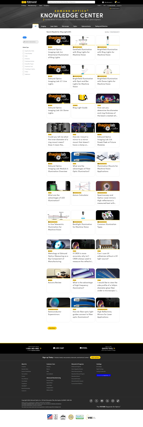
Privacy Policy (25, 402)
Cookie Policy (32, 402)
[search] (71, 2)
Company (46, 5)
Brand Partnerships (26, 388)
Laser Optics (53, 26)
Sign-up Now (95, 357)
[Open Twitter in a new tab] (96, 401)
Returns (48, 369)
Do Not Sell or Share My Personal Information (50, 403)
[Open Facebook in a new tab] (91, 401)
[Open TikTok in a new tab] (118, 401)
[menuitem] (25, 5)
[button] (112, 5)
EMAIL (84, 348)
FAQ (26, 56)
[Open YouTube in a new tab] (101, 401)
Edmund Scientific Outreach (77, 381)
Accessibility (47, 402)
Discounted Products (76, 378)
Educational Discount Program (78, 373)
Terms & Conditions (40, 402)
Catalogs (99, 366)
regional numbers (35, 350)
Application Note (29, 51)
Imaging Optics (50, 387)
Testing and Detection (101, 26)
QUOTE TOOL (107, 348)
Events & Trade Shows (26, 371)
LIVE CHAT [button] (59, 348)
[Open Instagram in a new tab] (112, 401)
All (35, 26)
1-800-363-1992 (112, 5)
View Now (58, 48)
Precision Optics (50, 380)
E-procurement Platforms (77, 383)
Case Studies (28, 53)
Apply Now (102, 375)
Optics (75, 26)
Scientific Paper (29, 64)
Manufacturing (32, 5)
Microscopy (65, 26)
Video (26, 71)
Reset (24, 37)
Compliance (24, 383)
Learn (40, 5)
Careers (23, 376)
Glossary (27, 58)
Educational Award (76, 376)
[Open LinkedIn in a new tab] (107, 401)
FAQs (48, 371)
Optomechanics (86, 26)
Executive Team (25, 369)
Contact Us (119, 5)
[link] (118, 1)
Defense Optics (50, 390)
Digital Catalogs (99, 369)
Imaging (43, 26)
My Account (108, 2)
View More (52, 328)
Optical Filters (50, 382)
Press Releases (25, 378)
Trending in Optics (30, 69)
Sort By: (107, 32)
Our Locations (24, 373)
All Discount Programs (76, 366)
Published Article (29, 61)
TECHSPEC (24, 385)
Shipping (48, 366)
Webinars (27, 74)
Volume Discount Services (77, 371)
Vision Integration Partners (77, 369)
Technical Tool (29, 66)
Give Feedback (50, 373)
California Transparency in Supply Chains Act (32, 405)
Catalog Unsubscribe (101, 371)
